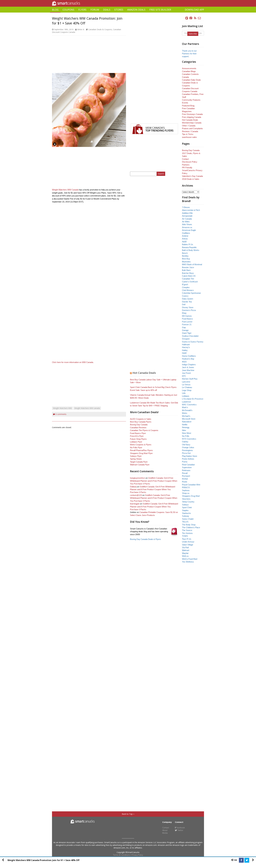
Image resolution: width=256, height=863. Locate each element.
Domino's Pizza (189, 310)
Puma (184, 462)
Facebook (180, 827)
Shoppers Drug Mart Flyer (141, 453)
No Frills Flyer (136, 447)
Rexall (184, 473)
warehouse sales (189, 137)
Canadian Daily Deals (191, 80)
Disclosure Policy (189, 162)
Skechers (186, 499)
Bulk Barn (186, 270)
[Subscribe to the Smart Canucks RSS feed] (195, 18)
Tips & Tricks (187, 134)
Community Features (191, 100)
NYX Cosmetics (189, 439)
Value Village (187, 545)
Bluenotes (186, 261)
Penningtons (187, 450)
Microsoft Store (188, 419)
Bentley (185, 256)
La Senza (186, 384)
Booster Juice (188, 267)
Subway (185, 516)
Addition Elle (187, 213)
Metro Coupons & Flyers (140, 444)
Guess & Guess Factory (192, 342)
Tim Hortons (187, 533)
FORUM (94, 9)
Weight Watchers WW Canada (65, 190)
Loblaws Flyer (136, 442)
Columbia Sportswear (191, 293)
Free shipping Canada (191, 117)
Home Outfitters (189, 356)
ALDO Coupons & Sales (140, 419)
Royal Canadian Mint (191, 484)
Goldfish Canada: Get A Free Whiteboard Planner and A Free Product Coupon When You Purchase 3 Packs (153, 481)
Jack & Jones (188, 367)
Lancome (186, 382)
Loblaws (185, 396)
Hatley (185, 350)
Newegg (185, 427)
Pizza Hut (186, 453)
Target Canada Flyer (139, 462)
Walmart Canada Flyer (139, 464)
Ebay (184, 313)
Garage (185, 330)
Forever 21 (186, 324)
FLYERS (82, 9)
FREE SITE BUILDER (160, 9)
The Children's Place (191, 527)
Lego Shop (186, 390)
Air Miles (186, 221)
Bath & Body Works (190, 250)
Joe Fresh (186, 373)
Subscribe (193, 33)
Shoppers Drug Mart (191, 496)
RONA (185, 479)
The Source (187, 530)
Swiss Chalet (187, 519)
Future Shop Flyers (138, 439)
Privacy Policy (137, 855)
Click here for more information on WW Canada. (73, 362)
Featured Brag (188, 105)
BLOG (55, 9)
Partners (185, 165)
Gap (184, 327)
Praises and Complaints (192, 128)
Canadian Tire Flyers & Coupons (144, 430)
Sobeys (185, 504)
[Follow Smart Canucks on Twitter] (187, 18)
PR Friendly (187, 167)
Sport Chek (187, 507)
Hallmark (186, 344)
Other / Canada (188, 126)
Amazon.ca (187, 227)
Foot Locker (187, 322)
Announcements (189, 68)
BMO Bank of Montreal (192, 264)
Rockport (186, 476)
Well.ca (185, 556)
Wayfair (185, 553)
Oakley (185, 442)
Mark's (185, 407)
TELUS (185, 522)
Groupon (186, 339)
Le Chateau (187, 387)
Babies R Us (187, 244)
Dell (183, 304)
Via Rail (185, 547)
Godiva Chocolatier (190, 336)
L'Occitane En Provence (192, 399)
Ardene (185, 236)
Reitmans (186, 470)
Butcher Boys (188, 273)
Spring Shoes (136, 459)
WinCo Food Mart (189, 559)
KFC (184, 376)
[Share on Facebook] (241, 860)
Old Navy (186, 444)
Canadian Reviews (138, 427)
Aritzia (184, 239)
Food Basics (187, 319)
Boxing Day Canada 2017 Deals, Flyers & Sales (191, 153)
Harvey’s (186, 347)
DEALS (106, 9)
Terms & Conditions (121, 855)
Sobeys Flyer (136, 456)
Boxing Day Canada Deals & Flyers (145, 539)
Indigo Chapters (189, 364)
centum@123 (136, 495)
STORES (118, 9)
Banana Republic (189, 247)
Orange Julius (188, 447)
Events (185, 103)
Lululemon (186, 402)
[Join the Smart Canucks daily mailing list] (199, 18)
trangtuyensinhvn (137, 478)
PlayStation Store (189, 456)
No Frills (185, 436)
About (164, 830)
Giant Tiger (186, 333)
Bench (185, 253)
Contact (185, 159)
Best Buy (186, 259)
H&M (184, 353)
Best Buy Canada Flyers (140, 422)
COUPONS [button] (68, 9)
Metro (184, 413)
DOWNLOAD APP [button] (194, 9)
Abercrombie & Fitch (191, 210)
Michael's (186, 416)
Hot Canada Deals (144, 373)
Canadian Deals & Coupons (100, 29)
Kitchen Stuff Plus (189, 379)
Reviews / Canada (190, 131)
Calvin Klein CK (189, 276)
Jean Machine (188, 370)
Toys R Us (186, 539)
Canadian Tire (188, 279)
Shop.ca (185, 493)
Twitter (180, 830)
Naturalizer (186, 421)
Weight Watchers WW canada (87, 408)
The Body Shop (188, 525)
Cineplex (186, 287)
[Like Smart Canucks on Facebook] (191, 18)
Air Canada (187, 219)
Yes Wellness (188, 562)
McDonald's (187, 410)
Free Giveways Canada (192, 114)
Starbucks (186, 513)
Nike (184, 430)
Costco (185, 296)
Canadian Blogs (189, 71)
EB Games (187, 316)
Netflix (184, 424)
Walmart (185, 550)
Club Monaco (188, 290)
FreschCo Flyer (137, 436)
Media (165, 833)
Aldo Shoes (187, 224)
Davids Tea (187, 302)
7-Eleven (186, 207)
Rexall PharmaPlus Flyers (141, 450)
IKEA (184, 362)
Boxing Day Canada (138, 424)
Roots (184, 482)
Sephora (185, 490)
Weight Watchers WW (62, 408)
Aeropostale (187, 216)
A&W (184, 241)
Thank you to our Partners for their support (189, 54)
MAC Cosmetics (189, 404)
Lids (184, 393)
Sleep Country (188, 502)
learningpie (134, 504)
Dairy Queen (187, 299)
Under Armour (188, 542)
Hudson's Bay (188, 359)
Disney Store (187, 307)
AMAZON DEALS (136, 9)
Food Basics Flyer (138, 433)
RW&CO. (186, 487)
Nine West (186, 433)
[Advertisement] (128, 14)
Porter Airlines (188, 459)
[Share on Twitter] (246, 860)
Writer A (80, 29)
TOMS (185, 536)
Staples (185, 510)
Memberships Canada (191, 123)
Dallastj (133, 486)
